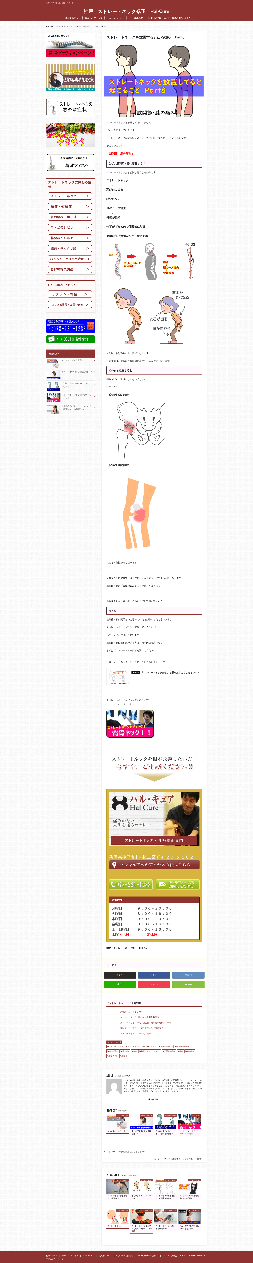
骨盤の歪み (113, 1056)
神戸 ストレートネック (150, 1051)
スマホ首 (152, 1046)
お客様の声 (137, 18)
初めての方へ (71, 18)
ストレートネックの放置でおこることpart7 (127, 1151)
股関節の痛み (170, 1051)
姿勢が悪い (113, 1051)
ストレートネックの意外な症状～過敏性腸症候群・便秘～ (146, 1022)
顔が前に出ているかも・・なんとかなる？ (76, 385)
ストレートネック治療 (136, 1046)
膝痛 (181, 1051)
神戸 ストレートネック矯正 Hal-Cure (128, 11)
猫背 (135, 1051)
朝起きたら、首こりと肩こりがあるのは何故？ (141, 1028)
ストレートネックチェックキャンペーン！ (76, 396)
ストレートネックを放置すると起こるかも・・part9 (178, 1159)
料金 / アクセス (93, 18)
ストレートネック (118, 1003)
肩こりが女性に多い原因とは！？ (76, 372)
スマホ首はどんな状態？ (131, 1012)
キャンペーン (115, 18)
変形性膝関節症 (183, 1046)
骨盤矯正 (125, 1056)
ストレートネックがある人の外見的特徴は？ (140, 1017)
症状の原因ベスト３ (182, 18)
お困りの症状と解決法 (159, 18)
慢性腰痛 (125, 1051)
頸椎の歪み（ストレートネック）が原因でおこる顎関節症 (76, 407)
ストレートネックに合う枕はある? (136, 1033)
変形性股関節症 (166, 1046)
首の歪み (190, 1051)
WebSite (154, 1099)
